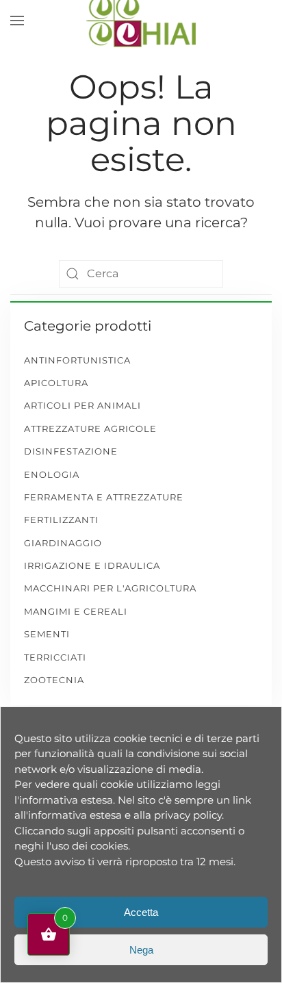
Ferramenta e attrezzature (103, 497)
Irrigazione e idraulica (92, 565)
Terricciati (55, 657)
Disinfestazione (71, 451)
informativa (48, 799)
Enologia (51, 474)
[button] (17, 20)
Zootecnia (54, 679)
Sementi (47, 633)
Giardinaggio (63, 542)
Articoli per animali (82, 405)
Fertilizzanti (61, 519)
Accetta (141, 912)
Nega (141, 950)
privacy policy (188, 814)
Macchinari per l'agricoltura (110, 588)
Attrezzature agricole (90, 428)
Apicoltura (56, 382)
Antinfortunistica (77, 360)
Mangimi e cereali (75, 611)
